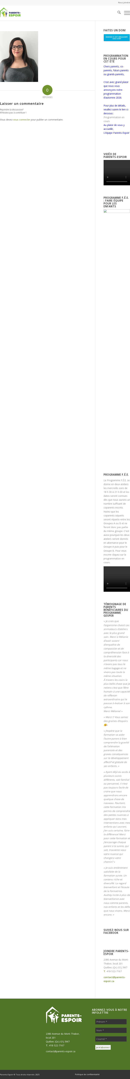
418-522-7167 (114, 971)
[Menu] (125, 12)
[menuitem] (123, 2)
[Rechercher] (117, 12)
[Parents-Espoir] (16, 12)
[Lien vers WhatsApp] (112, 1074)
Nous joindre (124, 2)
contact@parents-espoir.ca (60, 1051)
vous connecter (21, 119)
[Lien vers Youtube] (127, 1074)
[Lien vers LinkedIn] (122, 1074)
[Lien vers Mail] (117, 1074)
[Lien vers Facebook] (107, 1074)
